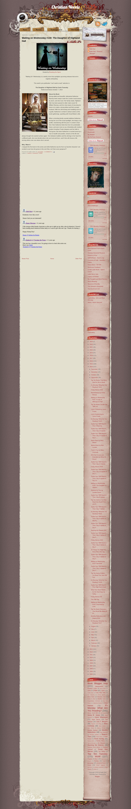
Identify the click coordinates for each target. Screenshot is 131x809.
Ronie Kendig (99, 739)
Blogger (97, 776)
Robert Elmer (99, 736)
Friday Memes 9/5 (96, 596)
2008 (91, 663)
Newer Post (25, 258)
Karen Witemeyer (101, 717)
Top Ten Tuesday (98, 754)
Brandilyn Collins (92, 688)
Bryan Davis (103, 688)
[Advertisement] (97, 314)
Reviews (39, 30)
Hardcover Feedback (94, 267)
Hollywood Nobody (97, 703)
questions (90, 767)
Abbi (95, 148)
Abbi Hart (92, 49)
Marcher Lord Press (96, 723)
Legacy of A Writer (93, 276)
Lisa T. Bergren (102, 721)
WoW (40, 153)
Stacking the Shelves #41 (98, 530)
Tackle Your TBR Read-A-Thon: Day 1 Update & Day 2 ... (99, 568)
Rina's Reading (92, 281)
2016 (91, 361)
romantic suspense (98, 767)
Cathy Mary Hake (101, 692)
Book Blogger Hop (98, 683)
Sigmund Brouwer (92, 743)
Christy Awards (101, 694)
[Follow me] (104, 24)
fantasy (96, 761)
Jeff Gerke (103, 713)
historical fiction (101, 763)
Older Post (78, 258)
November (94, 372)
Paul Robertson (104, 732)
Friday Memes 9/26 (97, 390)
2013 (91, 649)
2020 (91, 350)
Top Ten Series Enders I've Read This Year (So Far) (99, 575)
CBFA (89, 690)
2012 (91, 652)
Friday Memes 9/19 (97, 466)
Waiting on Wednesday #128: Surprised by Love (98, 604)
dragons (89, 761)
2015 (91, 364)
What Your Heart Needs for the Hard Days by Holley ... (98, 592)
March (93, 640)
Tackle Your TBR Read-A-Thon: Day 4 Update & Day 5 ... (99, 535)
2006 (91, 668)
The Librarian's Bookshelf (95, 286)
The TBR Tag (95, 599)
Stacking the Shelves (96, 745)
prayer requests (100, 765)
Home (25, 30)
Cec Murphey (91, 694)
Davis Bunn (91, 697)
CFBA (95, 690)
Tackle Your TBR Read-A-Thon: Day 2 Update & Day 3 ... (99, 556)
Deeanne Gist (101, 697)
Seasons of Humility (94, 284)
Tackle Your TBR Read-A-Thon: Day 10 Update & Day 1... (99, 471)
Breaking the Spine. (55, 72)
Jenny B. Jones (94, 715)
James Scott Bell (93, 713)
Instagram (91, 129)
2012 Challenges (93, 205)
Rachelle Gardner (94, 734)
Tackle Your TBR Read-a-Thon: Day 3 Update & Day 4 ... (98, 545)
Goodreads (91, 132)
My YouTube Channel (94, 137)
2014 (91, 366)
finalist (104, 761)
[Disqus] (52, 183)
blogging (90, 759)
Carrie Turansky (33, 153)
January (94, 646)
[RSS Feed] (98, 24)
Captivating (91, 332)
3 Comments (48, 151)
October (94, 375)
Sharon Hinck (91, 740)
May (92, 634)
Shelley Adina (100, 741)
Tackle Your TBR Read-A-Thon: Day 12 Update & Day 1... (99, 435)
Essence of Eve (92, 255)
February (94, 643)
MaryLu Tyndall (101, 728)
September (94, 377)
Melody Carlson (93, 730)
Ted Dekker (101, 751)
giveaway (90, 763)
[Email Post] (53, 151)
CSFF (103, 690)
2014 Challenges (76, 30)
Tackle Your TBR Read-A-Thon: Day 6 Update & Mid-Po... (99, 518)
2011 (91, 654)
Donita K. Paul (91, 698)
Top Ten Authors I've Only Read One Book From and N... (98, 502)
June (93, 632)
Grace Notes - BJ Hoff (94, 265)
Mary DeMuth (102, 726)
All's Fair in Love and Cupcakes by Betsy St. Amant (98, 457)
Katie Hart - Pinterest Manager (96, 52)
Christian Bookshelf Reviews (96, 253)
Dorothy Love (101, 699)
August (93, 626)
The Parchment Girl (94, 289)
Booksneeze (99, 686)
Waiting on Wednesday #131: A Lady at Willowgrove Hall (98, 399)
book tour (103, 759)
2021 (91, 347)
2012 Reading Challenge (97, 209)
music (89, 765)
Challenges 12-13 (56, 30)
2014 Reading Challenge (97, 145)
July (92, 629)
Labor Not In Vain (93, 274)
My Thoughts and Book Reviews (97, 279)
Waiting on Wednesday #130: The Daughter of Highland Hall (51, 39)
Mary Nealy (91, 728)
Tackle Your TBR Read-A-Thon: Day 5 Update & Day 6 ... (99, 525)
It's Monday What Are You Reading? (98, 708)
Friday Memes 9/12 (97, 540)
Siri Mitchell (101, 743)
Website (90, 116)
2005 (91, 671)
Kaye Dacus (96, 719)
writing (94, 769)
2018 (91, 355)
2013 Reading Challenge (97, 226)
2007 (91, 666)
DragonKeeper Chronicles (94, 701)
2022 (91, 344)
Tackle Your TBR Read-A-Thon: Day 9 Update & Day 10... (99, 478)
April (92, 637)
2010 (91, 657)
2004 (91, 674)
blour (96, 759)
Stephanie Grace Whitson (94, 747)
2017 (91, 358)
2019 (91, 352)
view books (104, 158)
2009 (91, 660)
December (94, 369)
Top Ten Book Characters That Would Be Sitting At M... (99, 611)
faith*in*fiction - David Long (96, 258)
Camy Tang (90, 692)
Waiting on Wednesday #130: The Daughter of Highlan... (98, 485)
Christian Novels (66, 7)
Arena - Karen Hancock (95, 302)
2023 (91, 341)
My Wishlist (91, 134)
